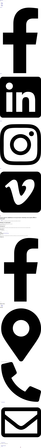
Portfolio (2, 5)
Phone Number (1, 229)
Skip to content (1, 0)
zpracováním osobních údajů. (6, 233)
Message (1, 232)
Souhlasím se (5, 233)
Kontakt (2, 3)
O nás (1, 2)
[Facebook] (21, 301)
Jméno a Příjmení (1, 228)
